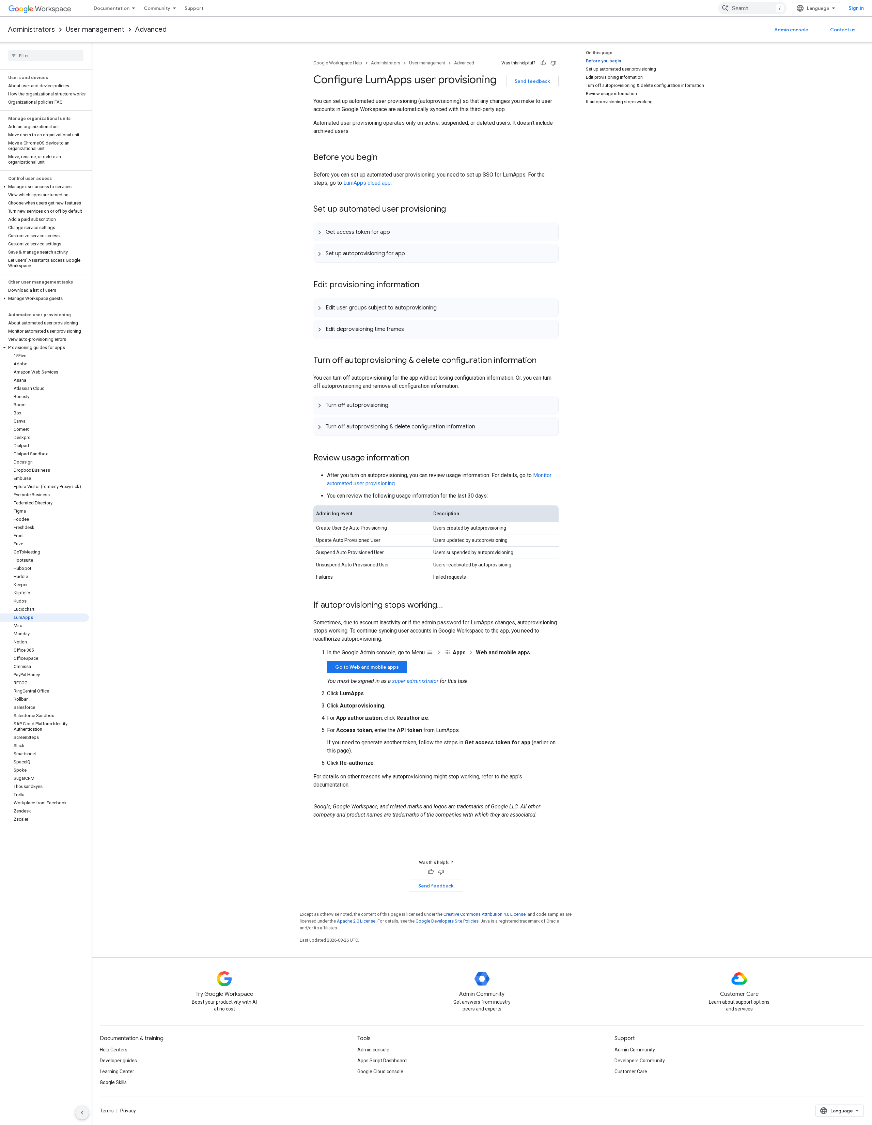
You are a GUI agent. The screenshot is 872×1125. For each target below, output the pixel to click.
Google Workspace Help (337, 62)
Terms (107, 1110)
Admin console (791, 30)
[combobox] (752, 8)
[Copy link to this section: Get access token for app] (397, 232)
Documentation (111, 8)
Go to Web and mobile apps (367, 667)
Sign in (856, 8)
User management (95, 29)
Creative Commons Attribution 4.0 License (484, 914)
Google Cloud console (380, 1071)
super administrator (415, 681)
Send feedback (532, 81)
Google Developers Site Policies (447, 921)
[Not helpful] (553, 63)
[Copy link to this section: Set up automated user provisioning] (453, 210)
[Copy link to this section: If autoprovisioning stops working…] (449, 606)
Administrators (31, 29)
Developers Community (639, 1060)
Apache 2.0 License (356, 921)
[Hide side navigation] (82, 1113)
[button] (44, 187)
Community (157, 8)
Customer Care (630, 1071)
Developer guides (118, 1060)
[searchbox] (45, 55)
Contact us (843, 30)
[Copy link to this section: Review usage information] (416, 458)
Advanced (151, 29)
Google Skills (113, 1082)
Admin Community (634, 1049)
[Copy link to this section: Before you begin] (384, 158)
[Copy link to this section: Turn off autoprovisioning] (395, 405)
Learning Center (117, 1071)
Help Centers (113, 1049)
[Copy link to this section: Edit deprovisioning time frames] (411, 329)
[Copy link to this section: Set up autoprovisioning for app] (412, 253)
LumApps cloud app (367, 183)
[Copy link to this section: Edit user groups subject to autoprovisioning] (443, 307)
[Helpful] (543, 63)
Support (194, 8)
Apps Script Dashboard (382, 1060)
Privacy (128, 1110)
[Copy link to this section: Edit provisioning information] (426, 285)
